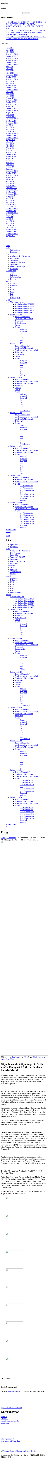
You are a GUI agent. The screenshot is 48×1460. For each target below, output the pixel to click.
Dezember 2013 (11, 227)
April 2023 (10, 81)
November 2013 (12, 229)
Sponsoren (14, 264)
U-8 (11, 296)
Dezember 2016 (11, 169)
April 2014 (10, 221)
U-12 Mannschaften (27, 494)
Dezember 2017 (11, 150)
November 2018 (12, 133)
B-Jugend (13, 285)
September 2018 (12, 138)
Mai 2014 (9, 219)
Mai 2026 (9, 48)
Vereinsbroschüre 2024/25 (24, 312)
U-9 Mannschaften (26, 488)
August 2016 (10, 177)
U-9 (11, 294)
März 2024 (10, 73)
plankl (3, 1059)
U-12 (12, 287)
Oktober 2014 (11, 211)
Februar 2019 (10, 131)
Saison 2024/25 (16, 344)
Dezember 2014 (11, 206)
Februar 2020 (10, 117)
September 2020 (12, 110)
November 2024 (12, 60)
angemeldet (12, 1391)
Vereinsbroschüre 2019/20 (24, 304)
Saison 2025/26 (16, 315)
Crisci (35, 1057)
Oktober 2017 (11, 154)
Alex (26, 1057)
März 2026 (10, 52)
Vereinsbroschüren (17, 302)
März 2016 (10, 184)
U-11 (12, 290)
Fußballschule (15, 298)
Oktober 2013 (11, 232)
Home (8, 246)
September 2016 (12, 175)
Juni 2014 (9, 217)
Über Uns (4, 1419)
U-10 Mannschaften (27, 490)
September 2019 (12, 123)
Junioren (23, 394)
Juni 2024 (9, 67)
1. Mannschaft (11, 271)
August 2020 (10, 113)
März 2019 (10, 129)
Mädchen (23, 375)
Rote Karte (10, 1059)
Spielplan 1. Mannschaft (24, 319)
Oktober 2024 (11, 62)
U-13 (21, 431)
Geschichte (14, 269)
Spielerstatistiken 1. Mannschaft (26, 350)
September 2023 (12, 79)
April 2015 (10, 200)
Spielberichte (15, 250)
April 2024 (10, 71)
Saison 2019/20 (16, 502)
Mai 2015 (9, 198)
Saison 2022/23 (16, 413)
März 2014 (10, 223)
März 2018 (10, 146)
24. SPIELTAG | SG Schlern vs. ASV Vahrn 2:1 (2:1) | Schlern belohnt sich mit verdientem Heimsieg (26, 38)
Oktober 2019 (11, 121)
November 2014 (12, 209)
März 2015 (10, 202)
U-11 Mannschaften (27, 519)
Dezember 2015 (11, 188)
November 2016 (12, 171)
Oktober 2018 (11, 136)
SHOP (8, 532)
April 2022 (10, 94)
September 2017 (12, 156)
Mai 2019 (9, 125)
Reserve (18, 388)
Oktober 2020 (11, 108)
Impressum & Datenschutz (10, 1441)
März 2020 (10, 115)
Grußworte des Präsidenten (20, 256)
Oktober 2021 (11, 102)
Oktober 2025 (11, 56)
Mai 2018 (9, 142)
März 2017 (10, 165)
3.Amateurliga (20, 354)
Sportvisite (14, 260)
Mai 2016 (9, 179)
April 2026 (10, 50)
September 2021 (12, 104)
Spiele (8, 248)
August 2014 (10, 215)
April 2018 (10, 144)
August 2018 (10, 140)
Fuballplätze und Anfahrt (10, 1421)
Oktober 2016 (11, 173)
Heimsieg (41, 1057)
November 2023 (12, 75)
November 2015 (12, 190)
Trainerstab (19, 321)
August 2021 (10, 106)
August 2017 (10, 158)
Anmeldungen (11, 530)
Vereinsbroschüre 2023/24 (24, 310)
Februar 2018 (10, 148)
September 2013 (12, 234)
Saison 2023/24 (16, 377)
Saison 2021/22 (16, 446)
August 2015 (10, 196)
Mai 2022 (9, 92)
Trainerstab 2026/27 (17, 262)
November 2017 (12, 152)
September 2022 (12, 90)
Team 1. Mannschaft (22, 317)
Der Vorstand (15, 258)
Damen (13, 279)
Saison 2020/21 (16, 475)
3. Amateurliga (15, 277)
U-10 (12, 292)
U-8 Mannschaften (26, 486)
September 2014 (12, 213)
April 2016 (10, 181)
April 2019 (10, 127)
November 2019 (12, 119)
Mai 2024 (9, 69)
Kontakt (4, 1417)
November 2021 (12, 100)
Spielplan (13, 275)
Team (12, 273)
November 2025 (12, 54)
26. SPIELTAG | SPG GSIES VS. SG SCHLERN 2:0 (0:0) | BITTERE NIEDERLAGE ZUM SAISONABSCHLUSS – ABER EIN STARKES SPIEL (26, 25)
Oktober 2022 (11, 87)
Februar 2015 (10, 204)
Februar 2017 (10, 167)
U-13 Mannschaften (27, 496)
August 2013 (10, 236)
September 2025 (12, 58)
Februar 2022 (10, 98)
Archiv (8, 300)
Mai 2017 (9, 161)
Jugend (8, 281)
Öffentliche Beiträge (17, 267)
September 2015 (12, 194)
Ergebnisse (14, 252)
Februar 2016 (10, 186)
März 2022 (10, 96)
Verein (8, 254)
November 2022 (12, 85)
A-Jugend (13, 283)
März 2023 (10, 83)
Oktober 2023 (11, 77)
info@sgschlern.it (7, 1439)
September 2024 (12, 65)
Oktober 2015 (11, 192)
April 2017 (10, 163)
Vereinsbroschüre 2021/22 (24, 306)
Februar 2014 (10, 225)
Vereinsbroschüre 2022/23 (24, 308)
